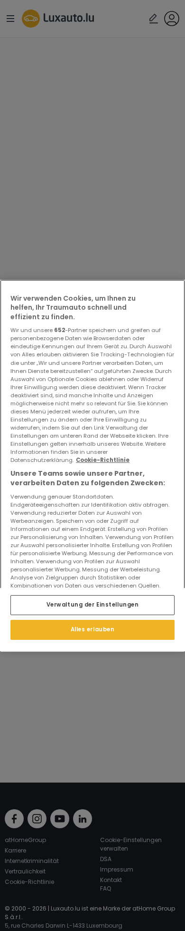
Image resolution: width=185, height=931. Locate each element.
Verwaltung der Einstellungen (92, 604)
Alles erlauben (93, 629)
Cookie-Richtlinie (103, 460)
